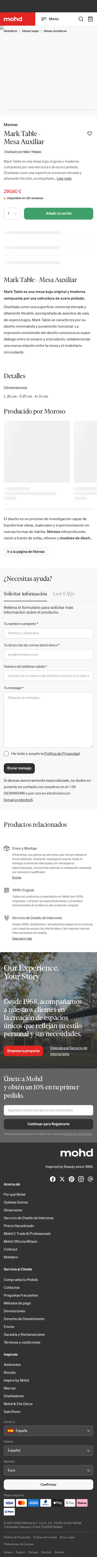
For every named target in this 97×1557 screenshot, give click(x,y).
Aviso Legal (67, 1537)
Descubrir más (22, 938)
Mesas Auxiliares (55, 31)
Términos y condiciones (22, 1342)
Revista (10, 1372)
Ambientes (12, 1364)
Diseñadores (14, 1395)
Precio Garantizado (19, 1225)
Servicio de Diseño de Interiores (28, 1217)
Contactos (12, 1287)
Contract (10, 1249)
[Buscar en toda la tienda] (81, 19)
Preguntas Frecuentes (21, 1295)
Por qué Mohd (14, 1194)
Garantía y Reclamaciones (24, 1334)
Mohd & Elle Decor (18, 1403)
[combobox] (8, 1431)
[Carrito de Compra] (90, 19)
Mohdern (11, 1257)
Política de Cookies (45, 1537)
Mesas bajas (30, 31)
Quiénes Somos (16, 1202)
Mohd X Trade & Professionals (27, 1233)
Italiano (8, 1552)
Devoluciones (14, 1310)
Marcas (10, 1388)
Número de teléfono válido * (25, 666)
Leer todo (64, 178)
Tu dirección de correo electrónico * (31, 645)
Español (59, 1552)
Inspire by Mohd (16, 1380)
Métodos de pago (17, 1303)
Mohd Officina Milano (20, 1241)
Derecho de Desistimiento (24, 1318)
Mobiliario (10, 31)
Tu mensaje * (14, 687)
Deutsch (46, 1552)
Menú (54, 18)
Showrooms (13, 1210)
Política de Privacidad (62, 753)
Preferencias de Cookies (19, 1544)
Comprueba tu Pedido (21, 1279)
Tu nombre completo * (21, 623)
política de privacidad (77, 1134)
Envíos (16, 877)
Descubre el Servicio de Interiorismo (68, 1050)
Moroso (11, 124)
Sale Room (12, 1411)
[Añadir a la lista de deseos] (89, 133)
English (20, 1552)
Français (33, 1552)
